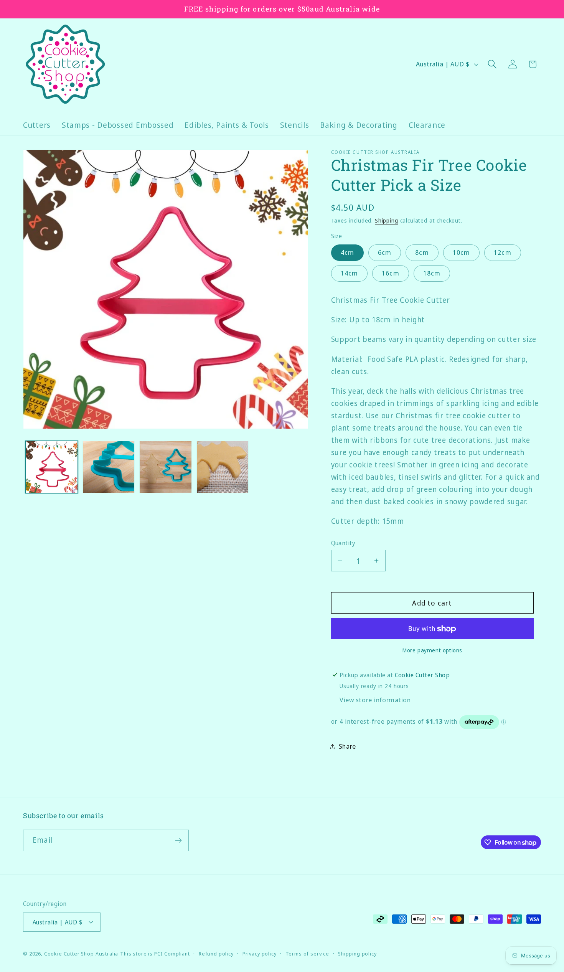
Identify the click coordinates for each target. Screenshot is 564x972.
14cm (349, 273)
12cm (502, 252)
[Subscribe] (178, 840)
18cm (432, 273)
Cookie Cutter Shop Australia (81, 953)
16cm (390, 273)
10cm (461, 252)
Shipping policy (357, 953)
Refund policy (216, 953)
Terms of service (307, 953)
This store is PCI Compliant (155, 953)
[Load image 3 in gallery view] (165, 467)
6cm (385, 252)
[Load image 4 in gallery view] (222, 467)
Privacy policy (259, 953)
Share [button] (347, 746)
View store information (375, 699)
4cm (348, 252)
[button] (492, 64)
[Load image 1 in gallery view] (51, 467)
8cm (422, 252)
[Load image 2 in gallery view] (108, 467)
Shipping (386, 220)
